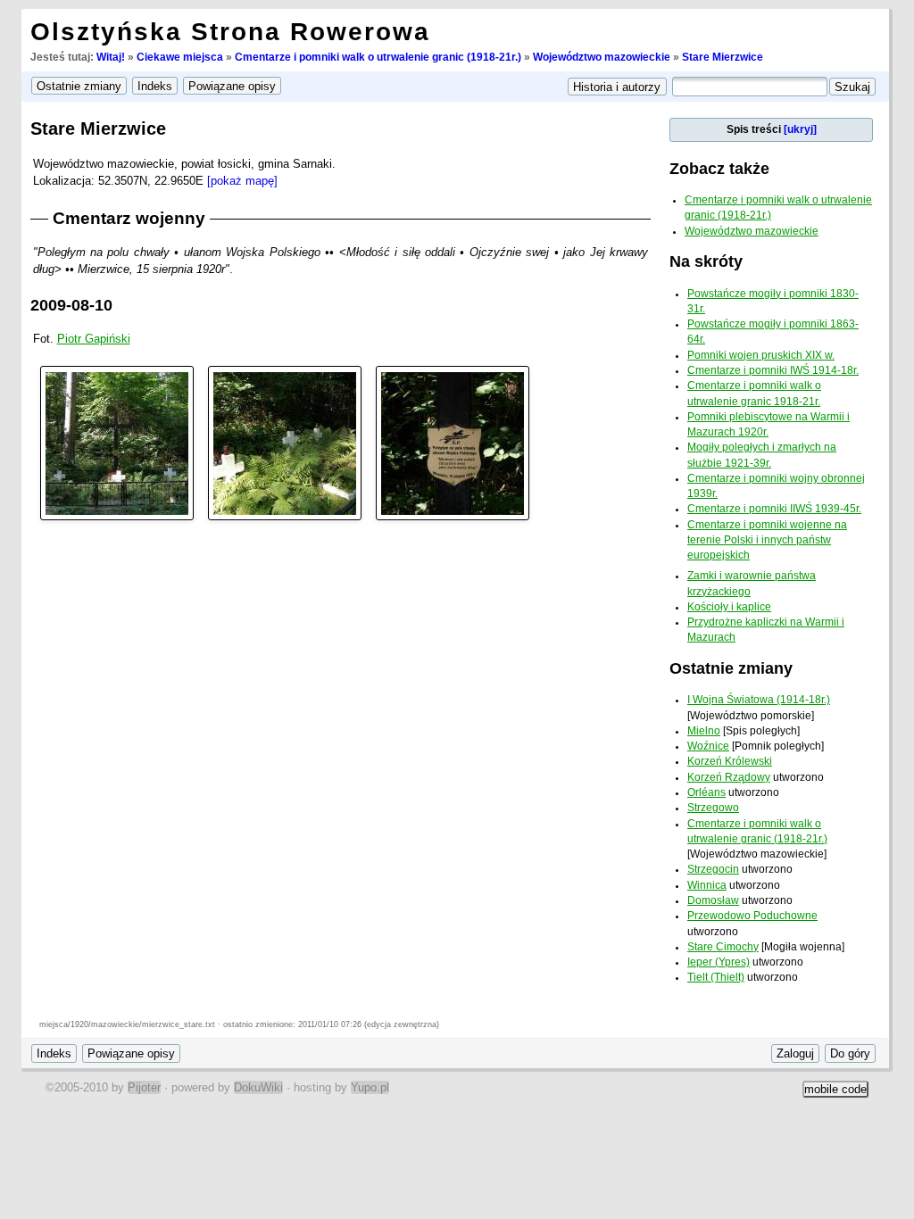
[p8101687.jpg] (117, 442)
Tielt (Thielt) (715, 977)
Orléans (706, 792)
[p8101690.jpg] (452, 442)
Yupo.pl (370, 1087)
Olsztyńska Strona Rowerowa (230, 32)
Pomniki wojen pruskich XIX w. (761, 355)
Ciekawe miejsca (180, 57)
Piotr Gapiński (93, 338)
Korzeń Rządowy (728, 777)
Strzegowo (713, 807)
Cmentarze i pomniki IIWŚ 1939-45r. (774, 508)
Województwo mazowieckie (601, 57)
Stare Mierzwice (722, 57)
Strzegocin (713, 869)
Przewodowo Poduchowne (752, 915)
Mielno (703, 731)
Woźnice (708, 746)
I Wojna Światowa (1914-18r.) (758, 699)
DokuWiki (258, 1087)
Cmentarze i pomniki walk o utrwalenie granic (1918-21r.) (378, 57)
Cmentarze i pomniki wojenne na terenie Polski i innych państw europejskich (767, 540)
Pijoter (144, 1087)
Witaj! (110, 57)
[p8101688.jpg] (285, 442)
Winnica (707, 885)
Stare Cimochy (723, 946)
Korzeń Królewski (729, 761)
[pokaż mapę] (242, 180)
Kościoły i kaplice (729, 606)
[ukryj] (800, 129)
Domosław (713, 900)
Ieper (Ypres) (718, 962)
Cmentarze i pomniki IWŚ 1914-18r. (773, 370)
